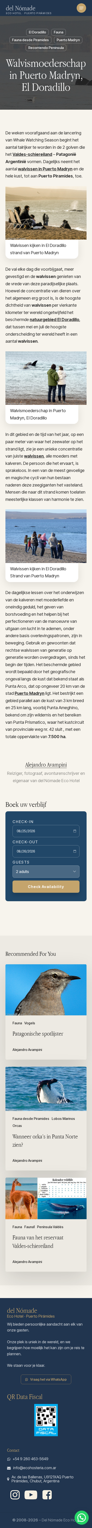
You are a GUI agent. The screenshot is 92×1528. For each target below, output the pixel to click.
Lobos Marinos (63, 1118)
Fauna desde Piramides (30, 40)
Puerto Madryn (68, 40)
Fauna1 (29, 1227)
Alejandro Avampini (46, 764)
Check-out (25, 842)
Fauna (58, 32)
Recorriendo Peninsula (46, 48)
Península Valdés (50, 1227)
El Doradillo (37, 32)
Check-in (23, 822)
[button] (81, 8)
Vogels (29, 1023)
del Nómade (21, 8)
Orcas (17, 1125)
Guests (21, 862)
